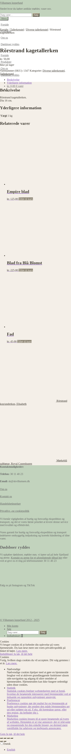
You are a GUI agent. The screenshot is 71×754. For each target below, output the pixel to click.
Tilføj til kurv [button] (26, 198)
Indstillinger (7, 654)
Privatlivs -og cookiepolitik (14, 510)
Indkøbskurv (15, 635)
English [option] (11, 749)
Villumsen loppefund (11, 2)
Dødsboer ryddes (10, 44)
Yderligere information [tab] (19, 82)
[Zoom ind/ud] (1, 738)
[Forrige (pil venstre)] (1, 741)
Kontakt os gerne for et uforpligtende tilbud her (36, 557)
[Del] (8, 738)
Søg (36, 15)
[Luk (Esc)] (11, 738)
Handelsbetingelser (10, 503)
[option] (39, 749)
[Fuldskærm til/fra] (4, 738)
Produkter (6, 61)
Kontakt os (6, 496)
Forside (5, 24)
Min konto (12, 625)
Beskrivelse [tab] (13, 79)
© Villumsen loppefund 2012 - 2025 (19, 620)
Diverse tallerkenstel (37, 29)
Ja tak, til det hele (23, 654)
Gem (3, 734)
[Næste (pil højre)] (4, 741)
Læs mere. (22, 650)
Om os (4, 68)
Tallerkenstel (17, 29)
